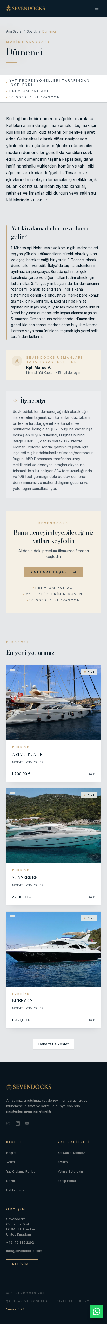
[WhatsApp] (96, 1311)
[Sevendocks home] (53, 1086)
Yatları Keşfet (50, 572)
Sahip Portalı (67, 1181)
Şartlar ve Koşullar (28, 1301)
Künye (85, 1301)
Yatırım (63, 1162)
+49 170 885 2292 (20, 1242)
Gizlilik (65, 1301)
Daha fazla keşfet (53, 1044)
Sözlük (32, 31)
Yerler (10, 1162)
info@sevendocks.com (24, 1251)
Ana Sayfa (14, 31)
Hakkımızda (15, 1190)
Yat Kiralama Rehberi (21, 1171)
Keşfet (11, 1153)
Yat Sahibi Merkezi (72, 1153)
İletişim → (22, 1263)
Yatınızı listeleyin (70, 1171)
